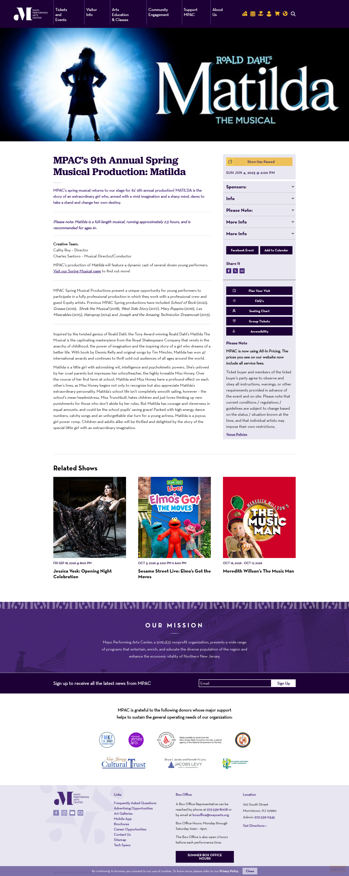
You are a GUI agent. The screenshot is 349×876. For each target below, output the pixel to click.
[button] (259, 186)
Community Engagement (158, 12)
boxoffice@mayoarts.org (210, 814)
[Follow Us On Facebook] (56, 813)
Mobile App (123, 818)
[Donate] (261, 14)
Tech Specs (122, 845)
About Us (217, 12)
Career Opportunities (130, 829)
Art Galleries (123, 813)
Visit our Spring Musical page (77, 271)
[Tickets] (244, 14)
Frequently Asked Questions (135, 803)
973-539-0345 (264, 817)
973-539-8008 (217, 809)
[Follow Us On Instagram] (64, 813)
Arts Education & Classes (120, 14)
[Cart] (277, 14)
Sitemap (120, 839)
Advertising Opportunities (133, 808)
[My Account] (269, 14)
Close (250, 871)
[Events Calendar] (252, 14)
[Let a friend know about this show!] (242, 270)
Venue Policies (236, 434)
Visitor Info (91, 12)
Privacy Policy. (229, 871)
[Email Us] (80, 813)
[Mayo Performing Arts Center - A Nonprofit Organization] (71, 798)
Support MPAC (191, 12)
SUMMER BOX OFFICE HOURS (205, 857)
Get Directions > (255, 825)
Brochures (121, 824)
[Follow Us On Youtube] (72, 813)
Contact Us (122, 834)
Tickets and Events (61, 14)
